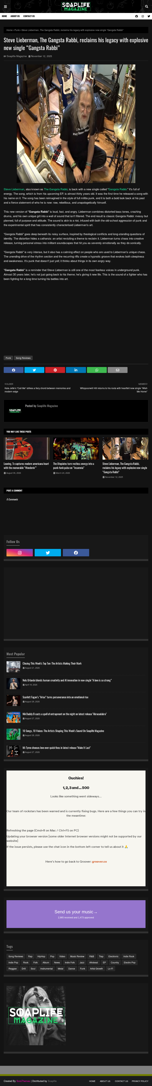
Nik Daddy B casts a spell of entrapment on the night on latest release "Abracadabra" (65, 714)
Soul (33, 968)
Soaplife (52, 1081)
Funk (82, 968)
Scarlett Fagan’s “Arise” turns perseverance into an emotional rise (55, 697)
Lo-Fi (110, 968)
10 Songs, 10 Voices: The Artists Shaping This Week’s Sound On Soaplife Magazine (63, 731)
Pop (52, 956)
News (57, 962)
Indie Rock (128, 956)
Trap (101, 956)
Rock (25, 962)
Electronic (113, 956)
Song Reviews (23, 357)
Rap (30, 956)
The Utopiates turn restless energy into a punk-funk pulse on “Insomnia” (73, 465)
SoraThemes (23, 1081)
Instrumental (46, 968)
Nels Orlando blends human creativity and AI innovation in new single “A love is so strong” (67, 680)
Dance (71, 968)
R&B (91, 956)
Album (46, 962)
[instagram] (143, 16)
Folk (35, 962)
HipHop (41, 956)
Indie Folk (70, 962)
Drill (24, 968)
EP (104, 962)
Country (115, 962)
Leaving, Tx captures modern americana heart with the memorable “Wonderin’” (26, 465)
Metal (60, 968)
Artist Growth (96, 968)
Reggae (13, 968)
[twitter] (148, 16)
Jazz (82, 962)
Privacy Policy (140, 1081)
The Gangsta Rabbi (55, 189)
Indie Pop (13, 962)
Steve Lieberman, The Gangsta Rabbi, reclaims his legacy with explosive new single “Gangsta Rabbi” (125, 467)
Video (62, 956)
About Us (15, 16)
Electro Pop (130, 962)
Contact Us (29, 16)
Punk (17, 29)
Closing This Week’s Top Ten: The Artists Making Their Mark (52, 663)
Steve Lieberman (14, 189)
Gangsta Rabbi (117, 189)
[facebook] (136, 16)
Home (4, 16)
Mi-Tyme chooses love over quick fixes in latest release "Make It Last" (57, 747)
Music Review (77, 956)
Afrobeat (93, 962)
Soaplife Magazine (17, 56)
